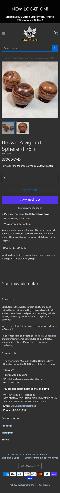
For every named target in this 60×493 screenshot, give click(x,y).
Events (43, 454)
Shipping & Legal (10, 457)
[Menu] (7, 33)
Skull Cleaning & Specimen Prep (41, 457)
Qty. (4, 172)
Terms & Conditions (45, 335)
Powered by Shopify (40, 485)
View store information (17, 224)
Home (4, 58)
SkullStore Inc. (24, 485)
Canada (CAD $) (28, 465)
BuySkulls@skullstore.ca (23, 405)
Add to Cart (30, 189)
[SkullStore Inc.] (30, 33)
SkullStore (7, 153)
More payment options (30, 207)
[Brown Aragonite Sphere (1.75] (8, 127)
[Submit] (55, 48)
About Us (13, 454)
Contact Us (29, 454)
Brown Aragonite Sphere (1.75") (41, 58)
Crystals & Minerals (18, 58)
